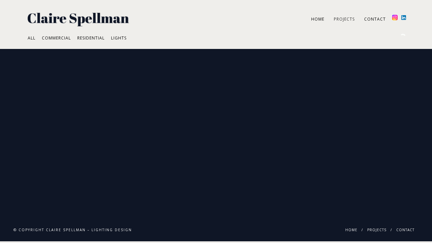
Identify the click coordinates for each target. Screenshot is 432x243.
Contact (375, 19)
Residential (91, 38)
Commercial (56, 38)
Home (317, 19)
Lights (119, 38)
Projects (344, 19)
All (31, 38)
